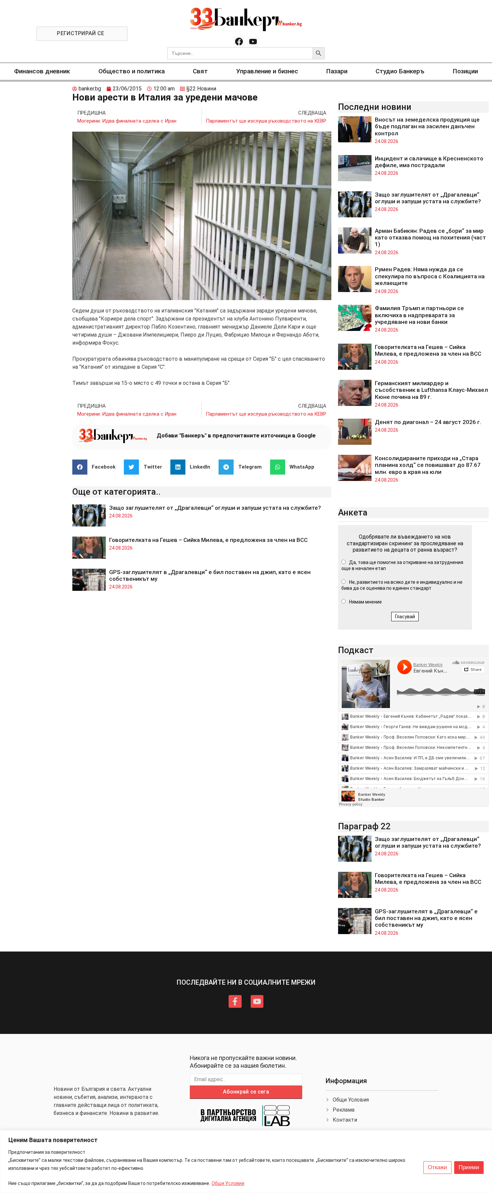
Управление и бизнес (267, 71)
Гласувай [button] (405, 616)
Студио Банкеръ (400, 71)
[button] (96, 467)
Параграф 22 (364, 826)
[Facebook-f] (235, 1001)
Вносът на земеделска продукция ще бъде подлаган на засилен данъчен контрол (427, 126)
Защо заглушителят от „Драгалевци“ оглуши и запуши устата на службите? (215, 507)
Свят (200, 71)
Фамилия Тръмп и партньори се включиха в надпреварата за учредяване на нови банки (419, 315)
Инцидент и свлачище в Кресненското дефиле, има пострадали (429, 161)
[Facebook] (239, 42)
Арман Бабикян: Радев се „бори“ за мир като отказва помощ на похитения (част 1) (430, 237)
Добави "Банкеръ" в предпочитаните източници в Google (236, 435)
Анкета (352, 512)
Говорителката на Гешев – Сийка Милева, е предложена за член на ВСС (208, 540)
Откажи (437, 1167)
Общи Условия (228, 1183)
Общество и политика (131, 71)
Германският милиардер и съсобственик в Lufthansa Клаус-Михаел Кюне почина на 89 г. (431, 390)
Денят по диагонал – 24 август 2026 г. (428, 422)
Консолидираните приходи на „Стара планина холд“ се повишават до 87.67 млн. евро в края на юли (428, 465)
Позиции (465, 71)
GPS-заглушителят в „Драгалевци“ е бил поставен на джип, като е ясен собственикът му (426, 918)
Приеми (469, 1167)
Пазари (336, 71)
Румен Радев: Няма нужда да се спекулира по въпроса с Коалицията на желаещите (430, 276)
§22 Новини (201, 88)
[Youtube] (253, 42)
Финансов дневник (42, 71)
